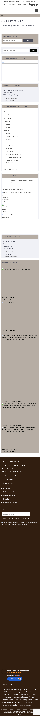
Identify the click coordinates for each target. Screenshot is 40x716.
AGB (7, 165)
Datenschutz (20, 1)
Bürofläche (9, 124)
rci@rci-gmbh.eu (22, 4)
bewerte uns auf (14, 679)
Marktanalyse (5, 694)
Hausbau (25, 697)
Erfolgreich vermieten (12, 136)
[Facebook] (32, 4)
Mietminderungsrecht (7, 697)
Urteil (15, 702)
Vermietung (7, 118)
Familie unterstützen (15, 694)
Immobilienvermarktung (13, 690)
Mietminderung (18, 697)
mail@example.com (11, 256)
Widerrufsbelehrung (12, 160)
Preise (31, 697)
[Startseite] (8, 11)
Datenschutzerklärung (14, 157)
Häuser (8, 133)
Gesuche (8, 127)
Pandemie (5, 700)
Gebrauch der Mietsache (25, 702)
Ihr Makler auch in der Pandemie (21, 192)
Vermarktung (22, 700)
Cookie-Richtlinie (11, 163)
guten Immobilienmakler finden (27, 692)
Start (5, 111)
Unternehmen (8, 143)
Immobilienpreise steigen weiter (21, 205)
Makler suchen (33, 700)
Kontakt (27, 1)
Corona (22, 705)
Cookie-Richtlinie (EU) (10, 169)
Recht (6, 1)
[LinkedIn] (37, 4)
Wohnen (6, 130)
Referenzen (9, 148)
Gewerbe (7, 121)
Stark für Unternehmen (29, 694)
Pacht (3, 690)
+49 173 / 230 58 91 (9, 4)
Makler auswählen (7, 702)
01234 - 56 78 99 (10, 252)
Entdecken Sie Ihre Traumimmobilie (13, 189)
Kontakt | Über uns (11, 145)
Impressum (12, 1)
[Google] (30, 4)
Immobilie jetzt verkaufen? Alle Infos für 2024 (23, 182)
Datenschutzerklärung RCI (14, 154)
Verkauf (6, 115)
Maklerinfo (13, 700)
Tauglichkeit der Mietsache (29, 690)
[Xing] (34, 4)
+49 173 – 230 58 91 (11, 98)
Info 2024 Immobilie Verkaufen (10, 692)
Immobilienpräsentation (10, 705)
